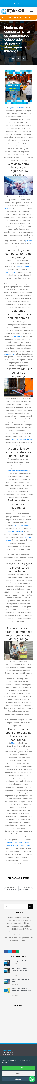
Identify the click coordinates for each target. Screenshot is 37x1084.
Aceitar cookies (18, 1068)
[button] (31, 11)
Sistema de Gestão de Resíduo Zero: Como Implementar (20, 971)
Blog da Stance (12, 846)
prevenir (28, 241)
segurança (18, 336)
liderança (8, 209)
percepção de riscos (20, 526)
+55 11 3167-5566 (8, 1055)
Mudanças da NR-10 (19, 961)
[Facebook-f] (14, 3)
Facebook (9, 843)
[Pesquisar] (30, 906)
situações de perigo (15, 531)
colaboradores (11, 272)
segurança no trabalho (16, 108)
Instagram (18, 843)
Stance (14, 743)
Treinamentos (25, 846)
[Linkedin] (23, 3)
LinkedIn (27, 843)
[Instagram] (18, 3)
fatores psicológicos (23, 266)
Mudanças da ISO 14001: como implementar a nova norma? (21, 991)
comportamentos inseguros (21, 439)
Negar (18, 1073)
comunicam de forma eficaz (17, 471)
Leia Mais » (15, 963)
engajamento (9, 354)
